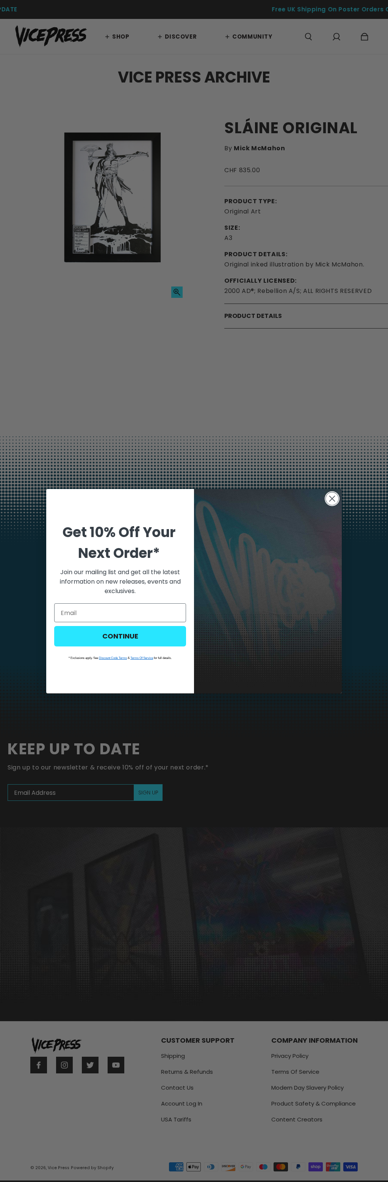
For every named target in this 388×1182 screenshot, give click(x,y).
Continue (120, 636)
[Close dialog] (332, 498)
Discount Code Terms (113, 658)
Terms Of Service (141, 658)
